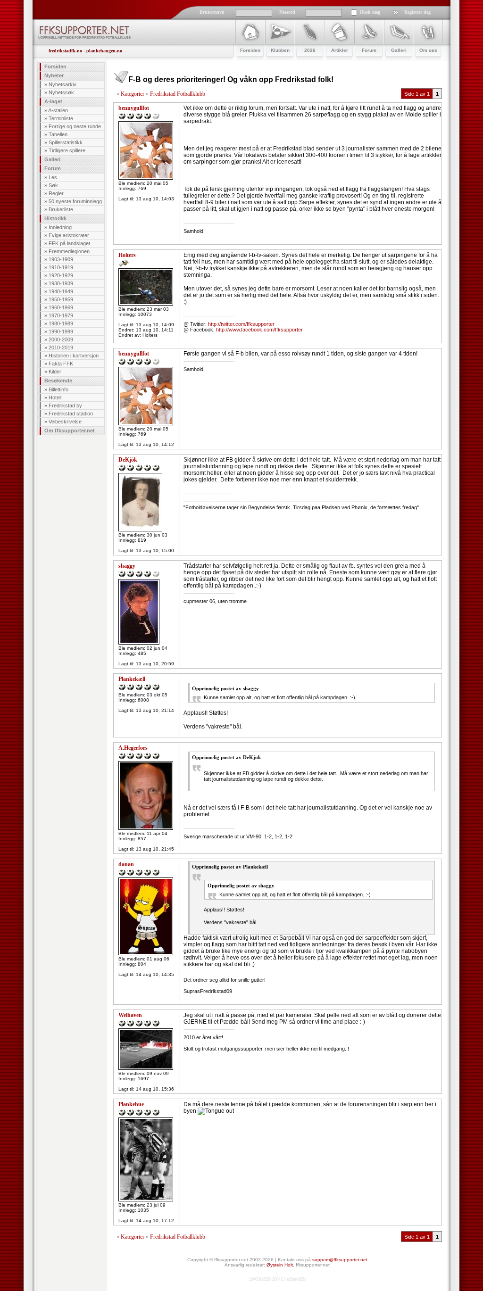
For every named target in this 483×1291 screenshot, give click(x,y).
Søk (53, 185)
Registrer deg (417, 12)
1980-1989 (61, 323)
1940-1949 (61, 291)
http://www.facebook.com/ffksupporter (259, 329)
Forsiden (55, 66)
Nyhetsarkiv (62, 84)
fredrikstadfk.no (65, 50)
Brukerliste (61, 209)
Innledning (60, 227)
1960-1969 (61, 307)
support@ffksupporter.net (339, 1259)
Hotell (55, 397)
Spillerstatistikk (66, 142)
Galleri (52, 159)
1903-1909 (61, 259)
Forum (52, 168)
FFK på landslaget (69, 243)
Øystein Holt (279, 1264)
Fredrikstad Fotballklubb (177, 94)
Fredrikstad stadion (71, 413)
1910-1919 (61, 267)
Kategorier (132, 94)
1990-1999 (61, 331)
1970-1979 (61, 315)
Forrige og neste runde (75, 126)
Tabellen (58, 134)
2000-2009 (61, 339)
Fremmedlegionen (69, 251)
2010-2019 (61, 347)
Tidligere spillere (67, 150)
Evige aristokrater (69, 235)
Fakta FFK (61, 363)
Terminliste (61, 118)
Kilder (55, 371)
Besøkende (58, 380)
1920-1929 (61, 275)
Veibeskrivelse (65, 421)
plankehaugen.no (104, 50)
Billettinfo (58, 389)
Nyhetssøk (61, 92)
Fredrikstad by (65, 405)
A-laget (53, 101)
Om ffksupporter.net (69, 430)
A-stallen (58, 110)
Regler (56, 193)
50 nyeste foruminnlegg (75, 201)
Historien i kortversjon (74, 355)
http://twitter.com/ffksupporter (241, 324)
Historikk (55, 218)
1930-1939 (61, 283)
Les (53, 177)
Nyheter (54, 75)
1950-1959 (61, 299)
